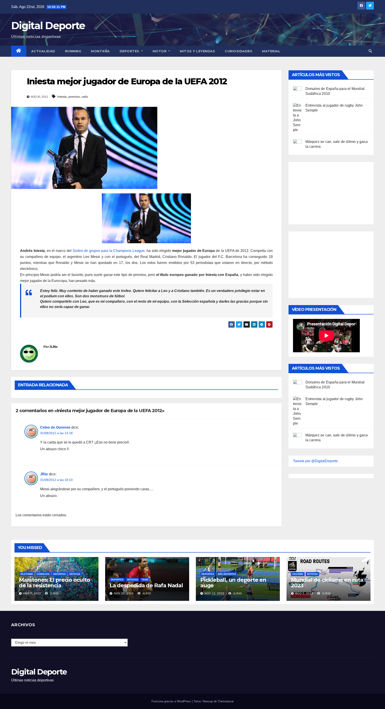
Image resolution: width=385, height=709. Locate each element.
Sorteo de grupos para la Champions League (108, 251)
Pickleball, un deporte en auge (233, 583)
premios (74, 96)
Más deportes (227, 574)
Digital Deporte (48, 25)
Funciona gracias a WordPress (172, 701)
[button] (370, 51)
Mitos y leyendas (197, 51)
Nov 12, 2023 (214, 593)
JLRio (53, 347)
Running (73, 51)
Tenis (145, 579)
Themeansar (226, 701)
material (271, 51)
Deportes (130, 51)
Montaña (100, 51)
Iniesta (62, 96)
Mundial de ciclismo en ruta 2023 (327, 583)
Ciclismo (297, 574)
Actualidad (43, 51)
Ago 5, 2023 (304, 593)
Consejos (43, 574)
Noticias (75, 574)
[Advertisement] (326, 192)
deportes (59, 574)
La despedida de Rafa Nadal (146, 585)
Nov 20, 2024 (124, 593)
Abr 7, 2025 (32, 593)
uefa (85, 96)
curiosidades (238, 51)
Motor (160, 51)
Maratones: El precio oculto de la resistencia (54, 583)
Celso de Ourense (55, 427)
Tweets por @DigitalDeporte (315, 461)
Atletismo (26, 574)
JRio (44, 474)
